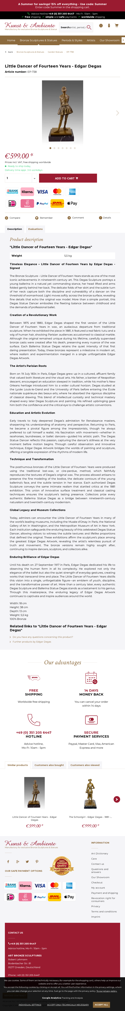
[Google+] (17, 862)
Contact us (97, 863)
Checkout (97, 882)
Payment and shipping (104, 892)
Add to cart (65, 178)
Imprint (95, 916)
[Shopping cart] (117, 25)
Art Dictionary (99, 853)
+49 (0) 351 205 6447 (61, 13)
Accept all (101, 1005)
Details (107, 217)
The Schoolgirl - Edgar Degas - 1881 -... (90, 817)
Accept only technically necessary (68, 1005)
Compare (14, 217)
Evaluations (35, 229)
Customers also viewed (84, 765)
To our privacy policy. (107, 991)
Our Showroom (100, 877)
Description (14, 229)
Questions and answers (99, 871)
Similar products (17, 765)
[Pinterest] (37, 862)
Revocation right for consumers (103, 900)
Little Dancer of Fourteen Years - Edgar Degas (34, 818)
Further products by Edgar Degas (31, 641)
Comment (78, 217)
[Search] (89, 27)
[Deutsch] (101, 25)
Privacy (95, 906)
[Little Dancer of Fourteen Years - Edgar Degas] (34, 793)
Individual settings (30, 1005)
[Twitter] (27, 862)
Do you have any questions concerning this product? (42, 637)
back (10, 52)
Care (94, 858)
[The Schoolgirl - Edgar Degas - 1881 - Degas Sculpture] (90, 793)
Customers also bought (49, 765)
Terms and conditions (104, 911)
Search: (65, 27)
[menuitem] (76, 27)
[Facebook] (8, 862)
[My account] (109, 25)
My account (98, 887)
